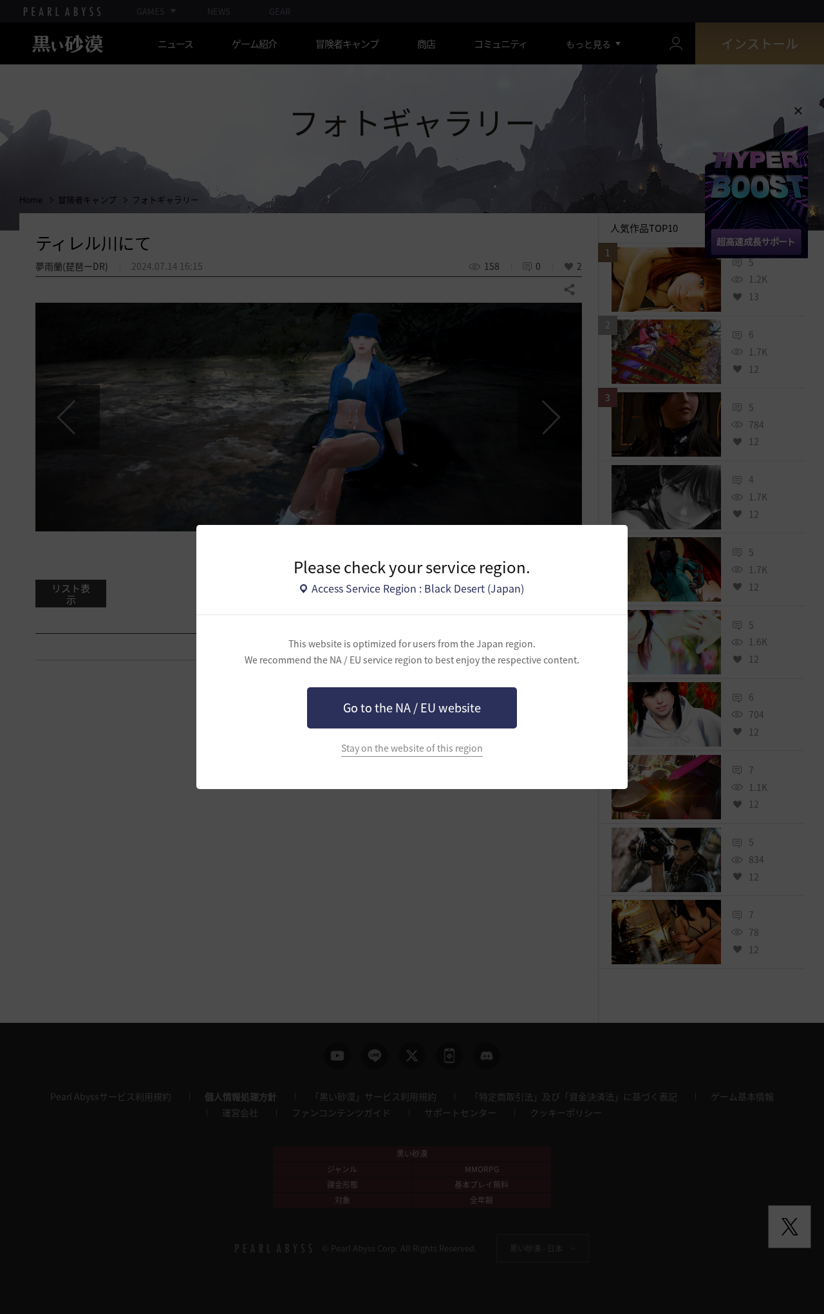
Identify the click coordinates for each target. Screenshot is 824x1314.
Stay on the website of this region (412, 748)
